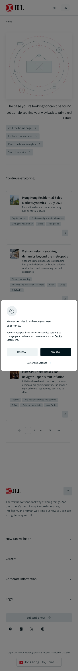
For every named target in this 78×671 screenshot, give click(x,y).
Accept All (56, 352)
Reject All (22, 352)
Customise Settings (39, 363)
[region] (39, 335)
